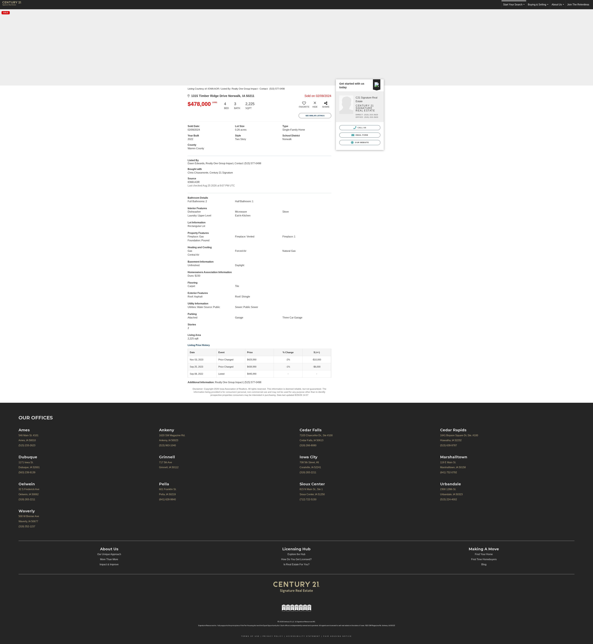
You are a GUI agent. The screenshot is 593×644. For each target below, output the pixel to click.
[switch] (304, 106)
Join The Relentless (578, 4)
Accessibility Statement (303, 636)
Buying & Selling (539, 6)
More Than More (109, 559)
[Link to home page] (13, 4)
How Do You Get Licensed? (296, 559)
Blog (483, 564)
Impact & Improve (109, 564)
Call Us (361, 128)
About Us (558, 6)
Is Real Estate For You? (296, 564)
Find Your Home (484, 554)
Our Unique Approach (109, 554)
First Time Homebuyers (484, 559)
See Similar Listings (314, 116)
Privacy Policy (273, 636)
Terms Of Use (250, 636)
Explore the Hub (296, 554)
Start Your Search (514, 6)
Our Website (361, 142)
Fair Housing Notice (337, 636)
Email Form (361, 135)
